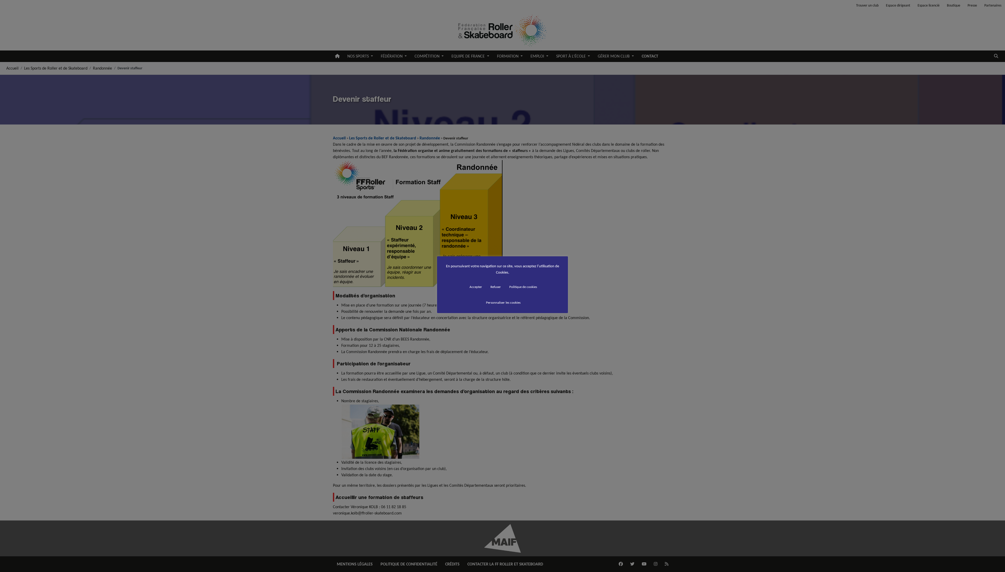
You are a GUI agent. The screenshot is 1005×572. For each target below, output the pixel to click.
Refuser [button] (495, 287)
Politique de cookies (523, 287)
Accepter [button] (476, 287)
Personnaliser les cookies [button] (503, 302)
